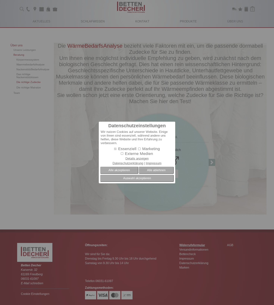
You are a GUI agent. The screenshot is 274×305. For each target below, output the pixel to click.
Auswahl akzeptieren (137, 178)
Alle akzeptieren (119, 170)
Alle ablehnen (156, 170)
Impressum (153, 163)
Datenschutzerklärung (128, 163)
